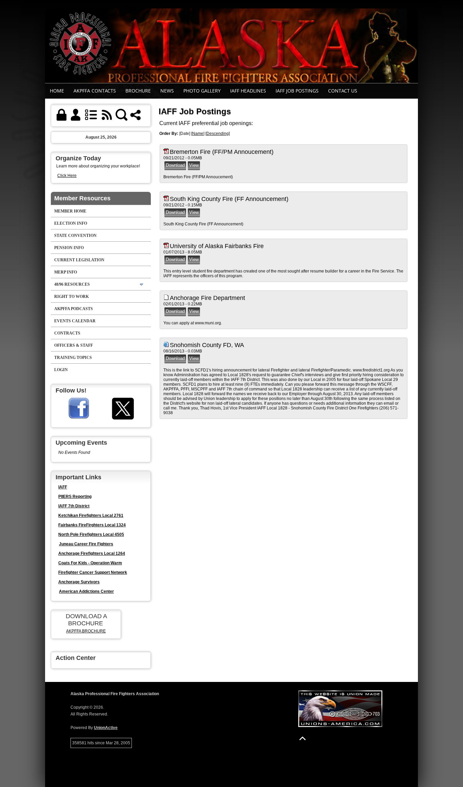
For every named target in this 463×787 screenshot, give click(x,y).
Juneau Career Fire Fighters (86, 544)
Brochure (138, 90)
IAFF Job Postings (297, 90)
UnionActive (106, 727)
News (167, 90)
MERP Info (65, 272)
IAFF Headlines (248, 90)
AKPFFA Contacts (95, 90)
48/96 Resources (72, 284)
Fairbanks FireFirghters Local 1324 (92, 525)
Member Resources (82, 198)
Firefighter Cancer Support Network (92, 572)
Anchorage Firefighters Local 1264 (91, 553)
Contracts (67, 333)
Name (197, 133)
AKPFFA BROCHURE (86, 631)
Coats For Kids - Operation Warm (90, 563)
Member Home (70, 211)
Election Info (70, 223)
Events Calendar (75, 321)
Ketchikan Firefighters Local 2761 (90, 515)
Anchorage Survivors (79, 582)
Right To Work (71, 296)
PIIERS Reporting (75, 496)
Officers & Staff (73, 345)
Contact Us (342, 90)
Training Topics (73, 357)
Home (57, 90)
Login (61, 369)
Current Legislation (79, 260)
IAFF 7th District (73, 506)
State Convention (75, 235)
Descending (217, 133)
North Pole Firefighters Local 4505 (91, 534)
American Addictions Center (86, 591)
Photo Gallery (202, 90)
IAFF (62, 487)
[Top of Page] (302, 738)
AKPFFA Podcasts (73, 308)
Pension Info (69, 247)
